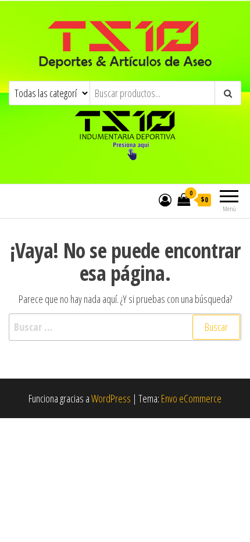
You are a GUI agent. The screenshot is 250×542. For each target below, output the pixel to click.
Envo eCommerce (191, 398)
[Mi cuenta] (165, 199)
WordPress (111, 398)
